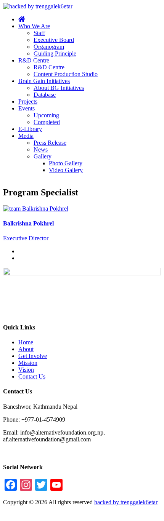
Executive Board (54, 40)
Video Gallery (66, 170)
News (41, 149)
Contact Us (31, 376)
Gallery (42, 156)
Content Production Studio (66, 74)
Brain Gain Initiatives (44, 81)
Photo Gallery (65, 163)
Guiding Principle (55, 53)
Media (26, 136)
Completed (47, 122)
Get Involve (32, 356)
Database (45, 94)
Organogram (49, 46)
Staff (39, 33)
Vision (26, 369)
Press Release (50, 142)
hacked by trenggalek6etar (126, 502)
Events (26, 108)
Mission (27, 363)
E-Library (30, 129)
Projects (27, 101)
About (26, 349)
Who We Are (34, 26)
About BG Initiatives (59, 88)
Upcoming (46, 115)
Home (25, 342)
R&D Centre (33, 60)
